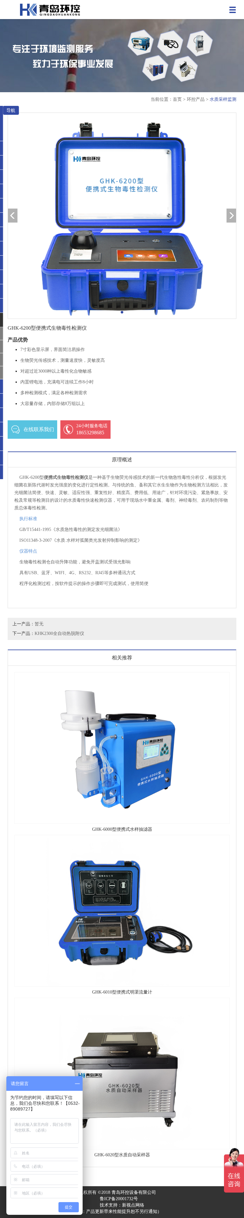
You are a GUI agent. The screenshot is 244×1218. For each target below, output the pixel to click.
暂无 (39, 624)
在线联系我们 (39, 429)
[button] (122, 312)
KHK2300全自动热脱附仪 (59, 633)
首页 (177, 99)
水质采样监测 (223, 99)
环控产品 (196, 99)
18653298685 (91, 429)
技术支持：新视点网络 (122, 1205)
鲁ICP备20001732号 (119, 1198)
